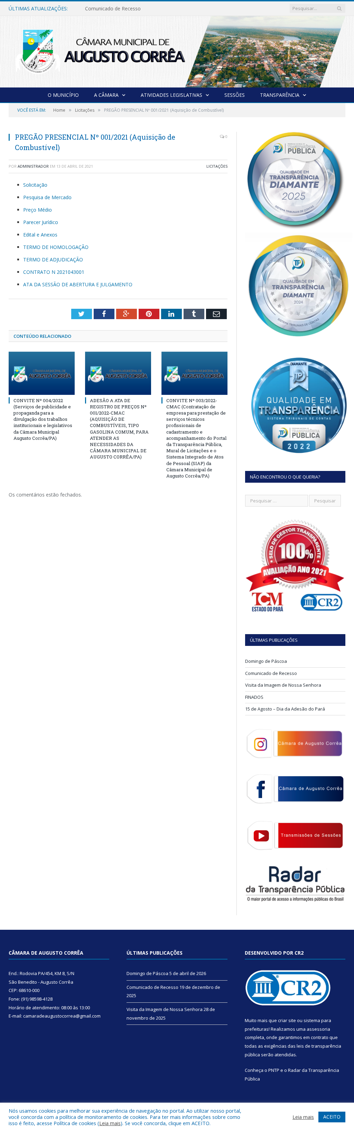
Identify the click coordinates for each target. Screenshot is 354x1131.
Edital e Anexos (40, 234)
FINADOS (254, 697)
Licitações (216, 166)
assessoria (318, 1029)
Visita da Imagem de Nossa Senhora (283, 685)
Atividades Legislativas (171, 95)
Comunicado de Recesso (113, 9)
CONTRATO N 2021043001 (53, 272)
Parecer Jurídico (40, 222)
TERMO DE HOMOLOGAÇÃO (55, 247)
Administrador (33, 166)
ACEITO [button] (332, 1116)
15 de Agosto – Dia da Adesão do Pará (285, 709)
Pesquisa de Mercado (47, 197)
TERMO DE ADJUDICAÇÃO (53, 259)
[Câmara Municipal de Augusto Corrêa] (177, 50)
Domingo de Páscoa (266, 661)
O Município (63, 95)
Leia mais (110, 1123)
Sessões (234, 95)
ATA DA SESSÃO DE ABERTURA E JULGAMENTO (77, 284)
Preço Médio (37, 209)
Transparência (279, 95)
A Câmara (106, 95)
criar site (287, 1020)
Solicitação (35, 185)
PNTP (273, 1070)
